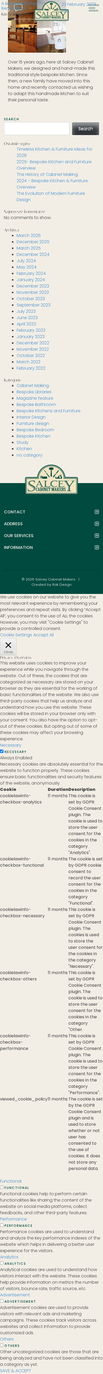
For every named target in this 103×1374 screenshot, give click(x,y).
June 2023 (27, 318)
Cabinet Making (33, 386)
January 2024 (31, 280)
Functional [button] (10, 1181)
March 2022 (28, 362)
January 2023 (31, 337)
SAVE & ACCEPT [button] (15, 1371)
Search (11, 119)
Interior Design (31, 417)
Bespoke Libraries (34, 392)
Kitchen (24, 449)
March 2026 (29, 235)
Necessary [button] (10, 745)
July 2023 (26, 311)
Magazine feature (35, 398)
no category (30, 455)
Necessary (15, 752)
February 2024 (31, 273)
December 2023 (33, 286)
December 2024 (33, 254)
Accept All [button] (43, 635)
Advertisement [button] (15, 1295)
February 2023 (31, 330)
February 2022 (31, 368)
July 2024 (26, 261)
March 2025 (29, 248)
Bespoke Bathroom (36, 404)
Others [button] (7, 1339)
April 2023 (26, 324)
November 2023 (33, 292)
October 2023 (31, 299)
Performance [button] (13, 1219)
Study (23, 442)
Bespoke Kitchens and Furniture (49, 411)
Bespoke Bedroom (35, 430)
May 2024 (26, 267)
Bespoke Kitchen (33, 436)
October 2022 (31, 356)
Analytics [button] (9, 1257)
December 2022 (33, 343)
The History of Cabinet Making (47, 174)
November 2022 (33, 349)
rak (65, 11)
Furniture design (33, 423)
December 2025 (33, 242)
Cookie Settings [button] (16, 635)
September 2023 (33, 305)
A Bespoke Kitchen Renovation (20, 6)
